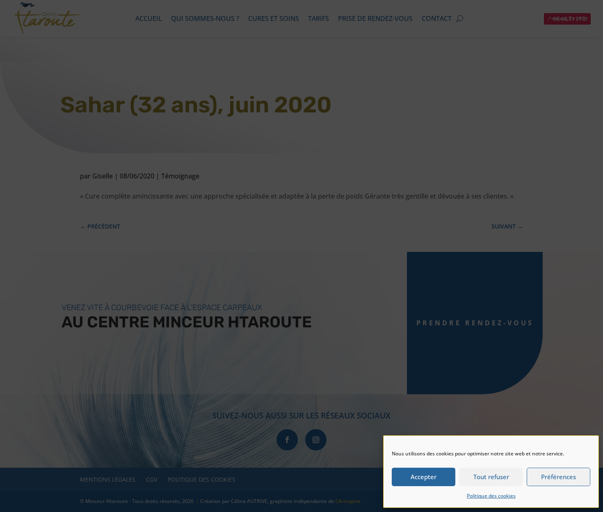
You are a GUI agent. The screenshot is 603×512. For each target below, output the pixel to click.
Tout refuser (491, 477)
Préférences (558, 477)
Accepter (423, 477)
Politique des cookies (491, 495)
